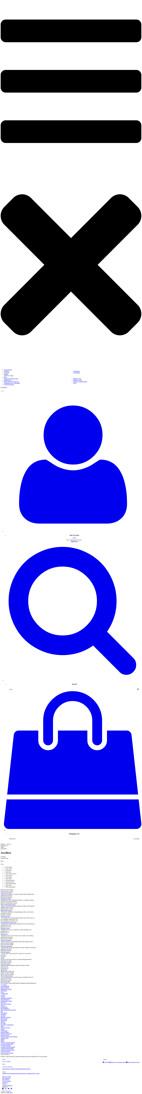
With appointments (10, 887)
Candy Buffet (4, 993)
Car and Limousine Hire (7, 1044)
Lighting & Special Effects (7, 1050)
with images (9, 877)
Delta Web (9, 1092)
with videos (9, 878)
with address (9, 867)
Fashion (6, 374)
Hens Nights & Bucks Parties (8, 1010)
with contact (9, 868)
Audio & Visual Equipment (8, 1042)
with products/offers (11, 883)
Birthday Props (77, 378)
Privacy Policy (36, 1073)
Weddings (6, 371)
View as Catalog (6, 1081)
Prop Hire (3, 1023)
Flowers (3, 1005)
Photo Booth (4, 1019)
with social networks (11, 873)
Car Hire (3, 995)
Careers (16, 1069)
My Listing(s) (5, 1079)
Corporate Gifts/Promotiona (8, 1047)
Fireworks (3, 1002)
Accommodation (5, 986)
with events (9, 885)
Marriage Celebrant (6, 1017)
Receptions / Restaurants (7, 1024)
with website (9, 875)
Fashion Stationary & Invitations (9, 1036)
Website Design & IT (6, 1033)
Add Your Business (9, 384)
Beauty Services (5, 987)
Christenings (76, 372)
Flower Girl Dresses (6, 1004)
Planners (3, 1021)
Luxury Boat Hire (5, 1051)
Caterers (3, 996)
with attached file (10, 880)
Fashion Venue (4, 1038)
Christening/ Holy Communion (12, 383)
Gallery (12, 1069)
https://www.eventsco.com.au (118, 1062)
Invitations (3, 1014)
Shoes (2, 1026)
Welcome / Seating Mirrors (80, 381)
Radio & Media (5, 1032)
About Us (8, 1069)
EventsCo (106, 1062)
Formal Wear (4, 1007)
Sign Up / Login (6, 1076)
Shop (5, 377)
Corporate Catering (6, 1045)
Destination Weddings (6, 998)
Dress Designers (5, 999)
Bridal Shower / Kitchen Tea (11, 381)
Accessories (4, 984)
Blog (19, 1069)
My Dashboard (6, 1078)
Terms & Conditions (27, 1073)
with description (10, 882)
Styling (2, 1029)
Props (74, 383)
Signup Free (74, 541)
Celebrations (76, 371)
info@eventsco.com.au (133, 1062)
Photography (4, 1020)
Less (7, 858)
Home (4, 1069)
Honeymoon (4, 1013)
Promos (23, 1069)
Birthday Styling (77, 380)
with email (8, 872)
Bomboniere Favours (6, 989)
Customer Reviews (7, 1085)
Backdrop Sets (8, 380)
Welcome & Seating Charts (11, 378)
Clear (2, 864)
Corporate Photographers (7, 1048)
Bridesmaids (4, 990)
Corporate (6, 372)
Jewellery (3, 1016)
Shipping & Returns (16, 1073)
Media (2, 1041)
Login (74, 537)
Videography (4, 1030)
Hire (2, 1011)
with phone (8, 870)
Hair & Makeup (5, 1008)
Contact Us (28, 1069)
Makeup (3, 1039)
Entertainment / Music (6, 1001)
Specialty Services (5, 1027)
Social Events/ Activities (7, 1053)
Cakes (2, 992)
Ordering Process (6, 1073)
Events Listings (8, 369)
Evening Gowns (5, 1035)
